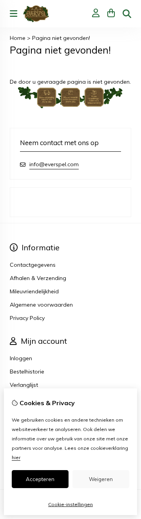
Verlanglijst (24, 384)
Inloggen (21, 358)
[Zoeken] (127, 13)
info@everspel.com (54, 164)
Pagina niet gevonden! (61, 37)
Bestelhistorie (27, 371)
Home (17, 37)
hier (16, 457)
